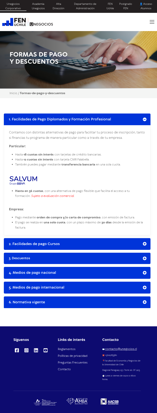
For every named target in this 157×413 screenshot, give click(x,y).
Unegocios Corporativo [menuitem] (13, 6)
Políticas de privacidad (72, 356)
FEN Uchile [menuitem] (110, 6)
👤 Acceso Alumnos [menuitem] (146, 6)
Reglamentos (66, 349)
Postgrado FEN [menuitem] (125, 6)
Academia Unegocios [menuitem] (38, 6)
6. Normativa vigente (27, 302)
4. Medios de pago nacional (32, 272)
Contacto (64, 369)
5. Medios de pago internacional (36, 287)
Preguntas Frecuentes (72, 363)
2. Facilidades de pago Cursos (34, 244)
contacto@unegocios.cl (121, 349)
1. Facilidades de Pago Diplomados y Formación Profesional (60, 119)
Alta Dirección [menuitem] (58, 6)
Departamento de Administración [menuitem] (85, 6)
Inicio (13, 93)
